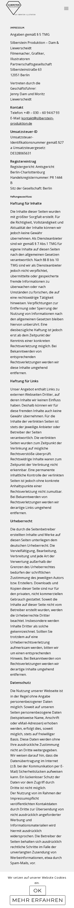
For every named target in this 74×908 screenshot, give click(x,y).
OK (38, 890)
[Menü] (66, 8)
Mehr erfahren (37, 900)
